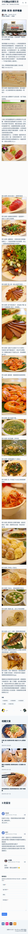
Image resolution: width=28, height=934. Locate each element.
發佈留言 (4, 914)
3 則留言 (13, 16)
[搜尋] (23, 2)
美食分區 (11, 703)
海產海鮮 (7, 16)
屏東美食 (3, 16)
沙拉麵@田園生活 (10, 1)
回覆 (25, 814)
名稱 (4, 884)
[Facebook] (3, 923)
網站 (4, 894)
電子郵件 (5, 889)
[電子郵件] (11, 923)
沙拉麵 (10, 860)
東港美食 (20, 700)
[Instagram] (7, 923)
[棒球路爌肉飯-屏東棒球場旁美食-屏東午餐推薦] (14, 779)
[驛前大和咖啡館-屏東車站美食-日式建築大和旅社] (14, 755)
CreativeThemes (19, 931)
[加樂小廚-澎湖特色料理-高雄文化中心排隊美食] (14, 731)
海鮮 (4, 703)
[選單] (25, 2)
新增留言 (5, 900)
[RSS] (14, 923)
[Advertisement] (14, 177)
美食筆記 (5, 700)
